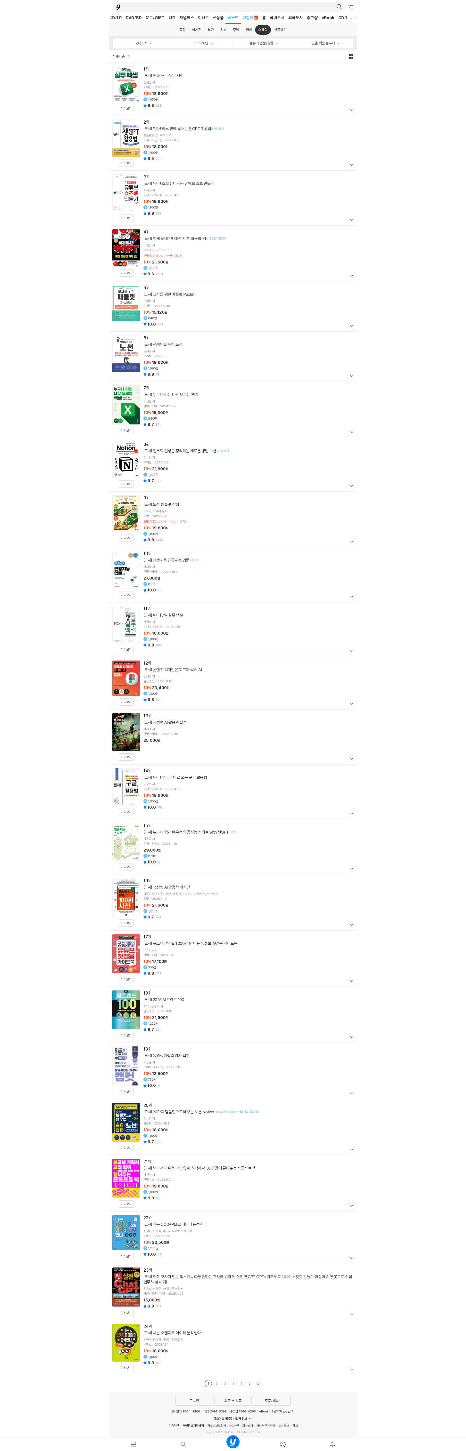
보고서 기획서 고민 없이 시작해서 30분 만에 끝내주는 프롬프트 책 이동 (233, 1183)
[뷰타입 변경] (352, 56)
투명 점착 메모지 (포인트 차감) (162, 256)
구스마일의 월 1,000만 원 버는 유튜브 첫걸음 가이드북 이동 (233, 958)
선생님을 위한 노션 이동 (233, 356)
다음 (249, 1383)
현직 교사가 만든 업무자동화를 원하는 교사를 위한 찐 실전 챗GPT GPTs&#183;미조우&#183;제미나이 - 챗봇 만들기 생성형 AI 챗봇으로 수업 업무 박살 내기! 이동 (233, 1292)
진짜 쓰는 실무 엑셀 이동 (233, 89)
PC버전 (234, 1425)
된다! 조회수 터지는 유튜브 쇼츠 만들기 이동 (233, 198)
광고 (295, 1425)
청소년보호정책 (216, 1425)
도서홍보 (283, 1425)
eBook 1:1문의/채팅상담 (275, 1411)
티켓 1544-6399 (215, 1411)
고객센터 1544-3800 (185, 1411)
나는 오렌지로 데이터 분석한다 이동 (233, 1347)
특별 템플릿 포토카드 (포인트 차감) (164, 522)
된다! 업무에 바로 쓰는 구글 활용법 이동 (233, 792)
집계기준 (119, 56)
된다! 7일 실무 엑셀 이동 (233, 629)
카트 (351, 7)
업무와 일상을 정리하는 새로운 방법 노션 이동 (233, 465)
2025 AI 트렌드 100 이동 (233, 1014)
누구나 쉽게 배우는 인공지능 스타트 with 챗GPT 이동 (233, 846)
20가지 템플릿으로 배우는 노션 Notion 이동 (233, 1127)
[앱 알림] (332, 1444)
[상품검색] (183, 1444)
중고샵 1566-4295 (243, 1411)
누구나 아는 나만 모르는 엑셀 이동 (233, 409)
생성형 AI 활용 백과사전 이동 (233, 902)
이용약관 (173, 1425)
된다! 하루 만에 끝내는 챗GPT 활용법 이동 (233, 143)
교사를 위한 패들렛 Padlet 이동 (233, 306)
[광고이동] (339, 7)
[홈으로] (233, 1444)
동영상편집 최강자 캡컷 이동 (233, 1070)
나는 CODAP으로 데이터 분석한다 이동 (233, 1237)
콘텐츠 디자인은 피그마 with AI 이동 (233, 683)
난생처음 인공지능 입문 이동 (233, 574)
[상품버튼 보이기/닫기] (351, 111)
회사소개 (247, 1425)
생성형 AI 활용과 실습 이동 (233, 737)
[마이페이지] (282, 1444)
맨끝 (257, 1383)
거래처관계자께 (265, 1425)
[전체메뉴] (133, 1444)
